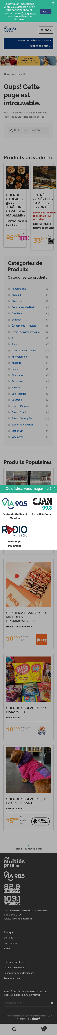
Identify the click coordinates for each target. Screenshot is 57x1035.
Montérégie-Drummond (15, 543)
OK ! (45, 11)
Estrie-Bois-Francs (42, 514)
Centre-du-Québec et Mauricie (15, 516)
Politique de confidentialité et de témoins (21, 16)
